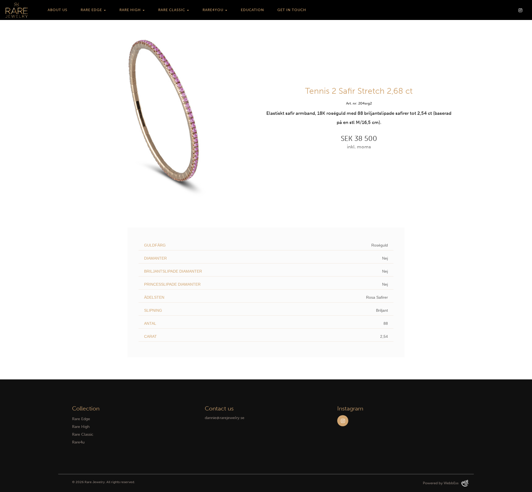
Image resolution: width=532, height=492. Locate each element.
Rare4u (78, 442)
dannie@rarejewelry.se (224, 417)
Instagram (342, 420)
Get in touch (291, 10)
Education (252, 10)
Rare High (130, 10)
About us (57, 10)
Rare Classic (171, 10)
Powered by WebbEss (441, 483)
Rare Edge (91, 10)
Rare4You (213, 10)
